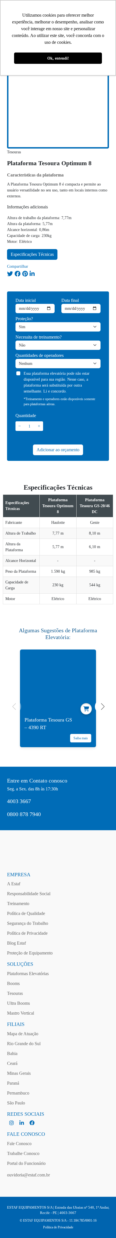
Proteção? (24, 318)
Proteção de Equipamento (30, 953)
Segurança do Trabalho (27, 923)
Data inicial (25, 300)
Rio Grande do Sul (24, 1043)
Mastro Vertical (20, 1013)
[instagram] (12, 1123)
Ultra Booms (18, 1003)
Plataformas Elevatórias (28, 973)
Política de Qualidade (26, 913)
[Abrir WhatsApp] (101, 1223)
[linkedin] (22, 1123)
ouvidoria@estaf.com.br (28, 1174)
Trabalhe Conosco (23, 1153)
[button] (102, 706)
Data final (70, 300)
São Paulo (16, 1102)
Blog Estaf (16, 943)
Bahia (12, 1053)
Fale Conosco (19, 1143)
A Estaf (13, 883)
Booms (13, 983)
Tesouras (15, 993)
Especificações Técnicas (32, 254)
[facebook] (32, 1123)
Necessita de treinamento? (38, 337)
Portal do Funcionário (26, 1163)
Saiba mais (80, 738)
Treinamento (18, 903)
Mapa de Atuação (22, 1033)
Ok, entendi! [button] (58, 58)
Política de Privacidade (27, 933)
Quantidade (25, 415)
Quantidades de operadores (39, 355)
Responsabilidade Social (28, 893)
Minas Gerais (19, 1073)
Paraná (13, 1083)
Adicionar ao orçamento (58, 449)
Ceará (12, 1063)
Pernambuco (18, 1093)
